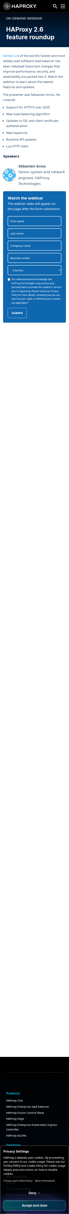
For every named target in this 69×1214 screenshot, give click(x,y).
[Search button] (55, 6)
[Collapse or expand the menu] (63, 6)
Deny (33, 1193)
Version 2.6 (11, 56)
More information (45, 1180)
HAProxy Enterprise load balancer (27, 1106)
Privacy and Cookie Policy (18, 1180)
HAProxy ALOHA (16, 1135)
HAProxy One (14, 1100)
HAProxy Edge (15, 1118)
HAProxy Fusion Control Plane (25, 1113)
